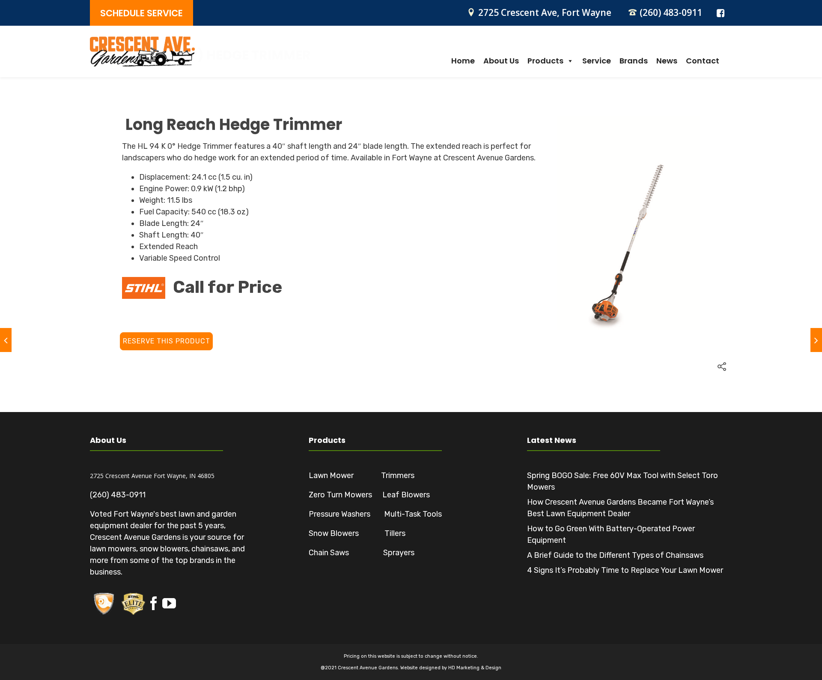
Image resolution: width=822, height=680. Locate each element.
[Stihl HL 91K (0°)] (6, 340)
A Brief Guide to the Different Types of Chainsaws (615, 555)
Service (596, 61)
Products (545, 61)
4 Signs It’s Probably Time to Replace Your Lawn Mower (625, 570)
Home (463, 61)
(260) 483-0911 (671, 12)
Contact (702, 61)
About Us (501, 61)
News (666, 61)
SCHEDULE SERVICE (141, 13)
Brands (633, 61)
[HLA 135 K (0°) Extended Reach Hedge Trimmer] (816, 340)
